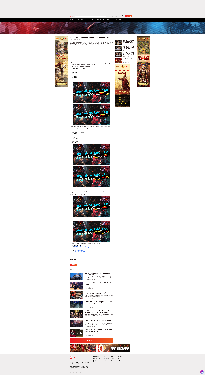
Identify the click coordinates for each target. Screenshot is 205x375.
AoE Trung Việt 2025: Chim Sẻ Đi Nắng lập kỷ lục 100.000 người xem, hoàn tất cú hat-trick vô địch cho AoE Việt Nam (129, 41)
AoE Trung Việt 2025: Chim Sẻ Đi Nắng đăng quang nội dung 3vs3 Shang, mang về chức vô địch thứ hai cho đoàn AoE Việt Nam (128, 47)
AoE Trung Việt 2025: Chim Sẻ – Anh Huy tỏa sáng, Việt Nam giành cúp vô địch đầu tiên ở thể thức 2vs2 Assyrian (129, 53)
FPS (112, 19)
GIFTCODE (102, 19)
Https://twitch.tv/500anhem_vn (79, 250)
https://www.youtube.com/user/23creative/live (82, 247)
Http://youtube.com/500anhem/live (80, 251)
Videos (120, 19)
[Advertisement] (102, 7)
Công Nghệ (108, 19)
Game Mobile (96, 19)
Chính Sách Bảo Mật (96, 358)
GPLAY (91, 19)
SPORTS (87, 19)
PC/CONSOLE (81, 19)
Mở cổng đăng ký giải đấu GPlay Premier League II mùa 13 (129, 59)
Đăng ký (123, 16)
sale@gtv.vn (96, 361)
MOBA (116, 19)
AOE (76, 19)
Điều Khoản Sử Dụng (96, 356)
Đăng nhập (129, 16)
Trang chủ (72, 19)
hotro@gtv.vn (80, 370)
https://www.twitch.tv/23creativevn (80, 246)
